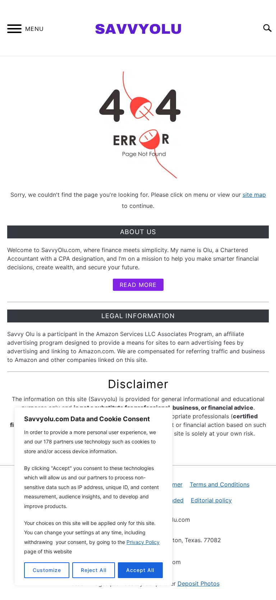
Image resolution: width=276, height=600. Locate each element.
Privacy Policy (143, 542)
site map (254, 194)
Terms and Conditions (219, 484)
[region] (93, 496)
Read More (138, 284)
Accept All (140, 570)
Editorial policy (211, 500)
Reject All (93, 570)
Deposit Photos (199, 583)
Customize (47, 570)
